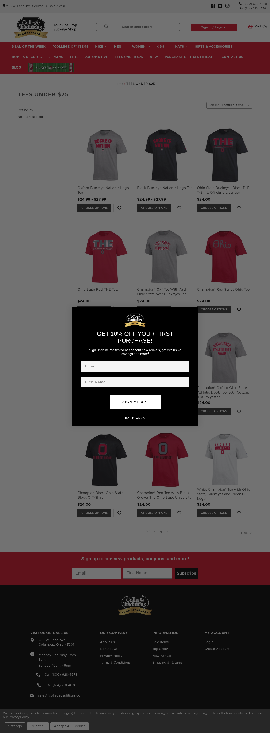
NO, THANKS (135, 418)
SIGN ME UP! (135, 402)
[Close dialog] (193, 311)
